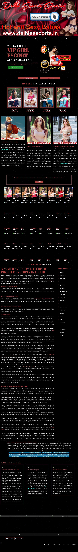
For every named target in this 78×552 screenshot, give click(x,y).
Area (36, 38)
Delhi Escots (65, 546)
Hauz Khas (62, 288)
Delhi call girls (12, 452)
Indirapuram (63, 291)
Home (12, 38)
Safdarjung (63, 329)
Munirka (62, 313)
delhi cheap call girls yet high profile (28, 454)
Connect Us (64, 38)
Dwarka (62, 282)
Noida (61, 316)
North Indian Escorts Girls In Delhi (52, 454)
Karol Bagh (63, 300)
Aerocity (62, 272)
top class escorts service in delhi (15, 454)
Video (64, 544)
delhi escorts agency (47, 452)
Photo (29, 38)
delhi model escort (22, 452)
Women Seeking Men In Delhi (61, 456)
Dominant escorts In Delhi (64, 454)
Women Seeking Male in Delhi (34, 452)
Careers (54, 38)
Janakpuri (62, 294)
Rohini (61, 326)
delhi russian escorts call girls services (61, 452)
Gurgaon (62, 285)
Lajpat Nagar (63, 307)
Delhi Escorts (46, 264)
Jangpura (62, 297)
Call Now (39, 181)
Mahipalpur (63, 310)
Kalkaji (62, 304)
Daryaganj (62, 278)
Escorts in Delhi (73, 546)
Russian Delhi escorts (15, 456)
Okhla (61, 319)
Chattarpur (63, 275)
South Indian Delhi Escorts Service (31, 456)
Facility (21, 38)
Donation (45, 38)
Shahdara (62, 332)
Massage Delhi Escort (46, 456)
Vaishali (62, 335)
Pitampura (62, 322)
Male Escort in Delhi (40, 454)
